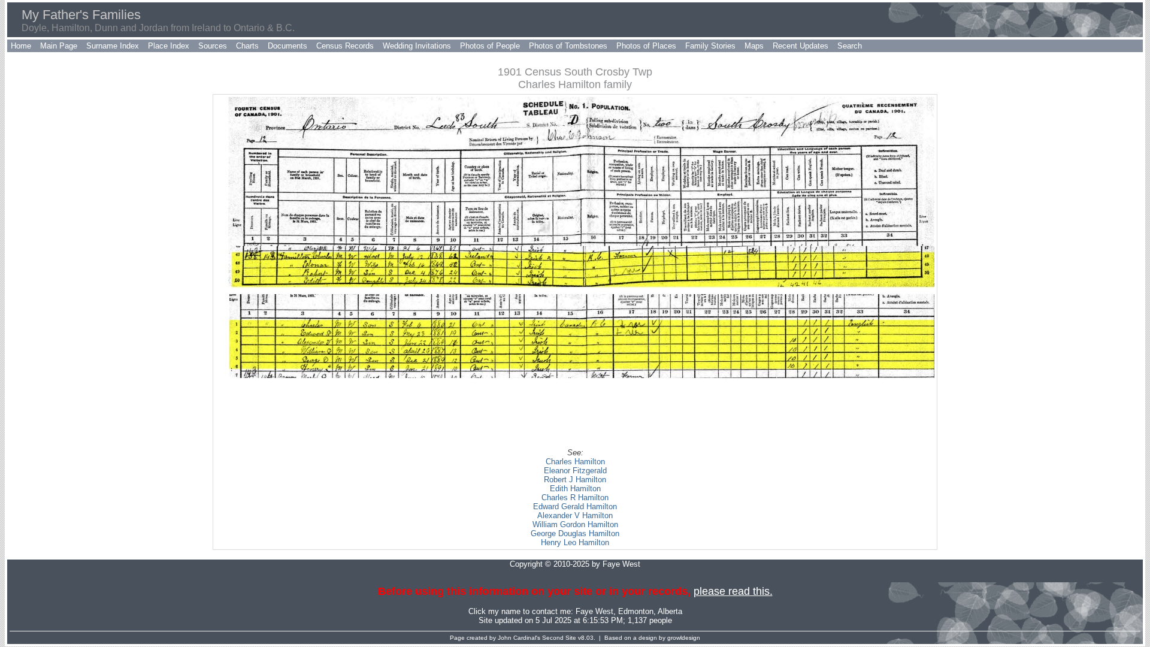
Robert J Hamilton (575, 479)
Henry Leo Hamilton (575, 542)
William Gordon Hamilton (575, 524)
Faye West (594, 611)
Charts (247, 45)
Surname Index (112, 45)
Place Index (168, 45)
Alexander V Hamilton (575, 515)
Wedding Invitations (417, 45)
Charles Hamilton (575, 461)
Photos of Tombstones (568, 45)
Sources (212, 45)
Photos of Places (646, 45)
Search (849, 45)
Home (21, 45)
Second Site (559, 637)
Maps (754, 45)
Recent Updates (800, 45)
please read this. (733, 591)
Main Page (58, 45)
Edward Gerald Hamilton (575, 506)
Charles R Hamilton (575, 497)
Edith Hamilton (575, 488)
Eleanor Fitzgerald (575, 470)
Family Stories (710, 45)
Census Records (345, 45)
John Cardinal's (519, 637)
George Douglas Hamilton (575, 533)
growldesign (683, 637)
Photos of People (490, 45)
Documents (287, 45)
